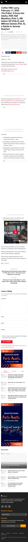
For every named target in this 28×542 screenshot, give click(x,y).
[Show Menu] (1, 2)
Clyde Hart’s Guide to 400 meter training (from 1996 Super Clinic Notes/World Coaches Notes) (15, 376)
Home (2, 5)
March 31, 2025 (19, 32)
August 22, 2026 (6, 467)
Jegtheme (3, 538)
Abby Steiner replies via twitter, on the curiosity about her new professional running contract (17, 397)
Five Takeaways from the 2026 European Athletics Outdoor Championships (15, 484)
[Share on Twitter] (13, 52)
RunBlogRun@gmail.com (7, 71)
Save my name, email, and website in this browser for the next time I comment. (15, 336)
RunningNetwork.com (8, 101)
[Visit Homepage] (14, 2)
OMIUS (22, 64)
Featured (6, 263)
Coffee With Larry (8, 5)
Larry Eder (10, 32)
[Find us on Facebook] (2, 506)
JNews (5, 537)
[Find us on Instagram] (9, 506)
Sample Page (3, 534)
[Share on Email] (19, 52)
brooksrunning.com (15, 104)
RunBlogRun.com (19, 99)
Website (3, 329)
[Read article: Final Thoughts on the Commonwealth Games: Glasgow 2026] (4, 478)
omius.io (17, 64)
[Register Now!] (12, 358)
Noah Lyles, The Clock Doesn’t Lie (16, 382)
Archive (2, 533)
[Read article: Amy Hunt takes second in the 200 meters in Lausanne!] (4, 472)
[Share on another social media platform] (24, 52)
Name (3, 316)
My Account (21, 533)
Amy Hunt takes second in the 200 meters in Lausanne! (16, 471)
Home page (14, 533)
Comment (4, 298)
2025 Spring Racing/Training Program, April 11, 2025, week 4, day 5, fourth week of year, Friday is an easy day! (17, 389)
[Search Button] (26, 2)
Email (3, 323)
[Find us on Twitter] (6, 506)
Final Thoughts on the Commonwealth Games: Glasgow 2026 (17, 477)
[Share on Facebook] (8, 52)
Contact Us (8, 533)
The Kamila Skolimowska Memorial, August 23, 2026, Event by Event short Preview (13, 464)
